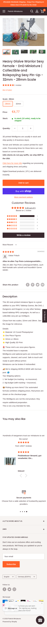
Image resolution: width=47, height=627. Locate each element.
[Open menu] (4, 11)
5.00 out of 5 (30, 208)
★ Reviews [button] (45, 315)
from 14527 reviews (23, 446)
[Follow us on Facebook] (4, 589)
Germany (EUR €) (24, 577)
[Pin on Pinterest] (32, 285)
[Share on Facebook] (28, 285)
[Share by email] (42, 285)
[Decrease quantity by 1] (14, 128)
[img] (8, 252)
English (6, 577)
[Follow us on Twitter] (9, 589)
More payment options (23, 197)
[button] (8, 85)
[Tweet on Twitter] (37, 285)
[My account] (37, 11)
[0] (42, 11)
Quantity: (6, 128)
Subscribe (11, 564)
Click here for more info (12, 163)
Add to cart (23, 183)
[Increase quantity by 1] (30, 128)
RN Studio (7, 90)
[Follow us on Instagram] (14, 589)
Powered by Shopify (10, 622)
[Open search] (31, 11)
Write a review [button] (23, 235)
